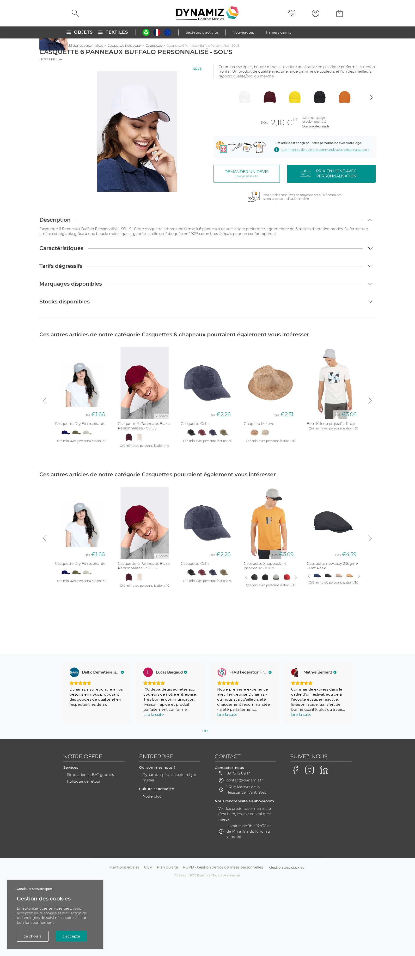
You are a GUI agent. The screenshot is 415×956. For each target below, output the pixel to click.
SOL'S (197, 68)
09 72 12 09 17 (238, 773)
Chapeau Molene (259, 423)
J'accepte (71, 936)
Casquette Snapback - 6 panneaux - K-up (265, 566)
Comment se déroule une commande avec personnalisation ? (325, 149)
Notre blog (152, 796)
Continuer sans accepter (34, 889)
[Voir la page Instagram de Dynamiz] (309, 770)
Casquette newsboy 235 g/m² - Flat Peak (332, 566)
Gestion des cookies (286, 867)
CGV (148, 867)
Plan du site (167, 867)
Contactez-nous (229, 767)
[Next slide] (371, 97)
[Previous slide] (218, 97)
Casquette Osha (195, 423)
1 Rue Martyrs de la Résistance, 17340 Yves (246, 790)
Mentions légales (124, 867)
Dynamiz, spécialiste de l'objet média (169, 777)
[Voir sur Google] (74, 672)
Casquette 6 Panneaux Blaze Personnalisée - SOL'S (144, 426)
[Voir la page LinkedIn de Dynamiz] (324, 770)
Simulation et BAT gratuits (90, 774)
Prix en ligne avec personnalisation (336, 173)
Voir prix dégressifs (316, 126)
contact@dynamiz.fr (244, 780)
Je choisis (33, 936)
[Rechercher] (75, 13)
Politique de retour (84, 781)
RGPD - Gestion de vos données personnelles (223, 867)
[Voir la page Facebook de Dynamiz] (295, 770)
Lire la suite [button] (153, 714)
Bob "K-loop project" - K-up (331, 423)
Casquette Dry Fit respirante (80, 423)
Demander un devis (247, 174)
